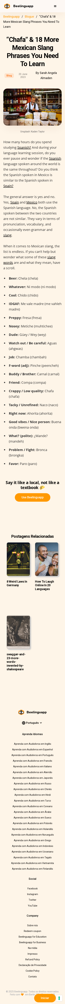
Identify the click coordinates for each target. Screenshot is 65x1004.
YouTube (32, 905)
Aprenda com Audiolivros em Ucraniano (32, 851)
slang (7, 235)
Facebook (33, 888)
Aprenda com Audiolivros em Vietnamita (32, 863)
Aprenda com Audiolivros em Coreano (32, 806)
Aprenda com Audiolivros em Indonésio (32, 846)
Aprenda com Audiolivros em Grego (32, 840)
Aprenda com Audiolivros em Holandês (32, 829)
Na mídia (32, 948)
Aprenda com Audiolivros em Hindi (32, 795)
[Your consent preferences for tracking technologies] (59, 998)
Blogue (29, 16)
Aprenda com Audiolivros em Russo (32, 783)
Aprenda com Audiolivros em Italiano (32, 766)
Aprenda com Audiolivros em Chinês (33, 789)
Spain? (8, 186)
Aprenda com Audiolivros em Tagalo (33, 857)
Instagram (32, 894)
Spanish (55, 158)
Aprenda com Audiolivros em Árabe (32, 812)
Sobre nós (32, 925)
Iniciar (45, 998)
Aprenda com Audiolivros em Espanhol (32, 749)
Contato (32, 976)
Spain (14, 202)
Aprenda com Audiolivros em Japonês (32, 778)
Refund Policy (32, 959)
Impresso (33, 954)
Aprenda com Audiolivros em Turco (32, 800)
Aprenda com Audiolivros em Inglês (32, 744)
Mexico (31, 202)
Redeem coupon (32, 931)
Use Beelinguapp (33, 497)
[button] (55, 6)
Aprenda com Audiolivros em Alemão (32, 772)
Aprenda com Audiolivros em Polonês (32, 823)
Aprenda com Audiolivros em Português (33, 755)
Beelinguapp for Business (32, 942)
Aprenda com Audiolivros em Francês (32, 760)
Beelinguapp (11, 16)
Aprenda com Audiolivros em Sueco (32, 817)
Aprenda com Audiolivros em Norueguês (32, 834)
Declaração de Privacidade (32, 965)
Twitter (32, 900)
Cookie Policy (33, 970)
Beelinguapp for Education (32, 936)
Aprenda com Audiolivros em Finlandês (32, 868)
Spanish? (24, 147)
